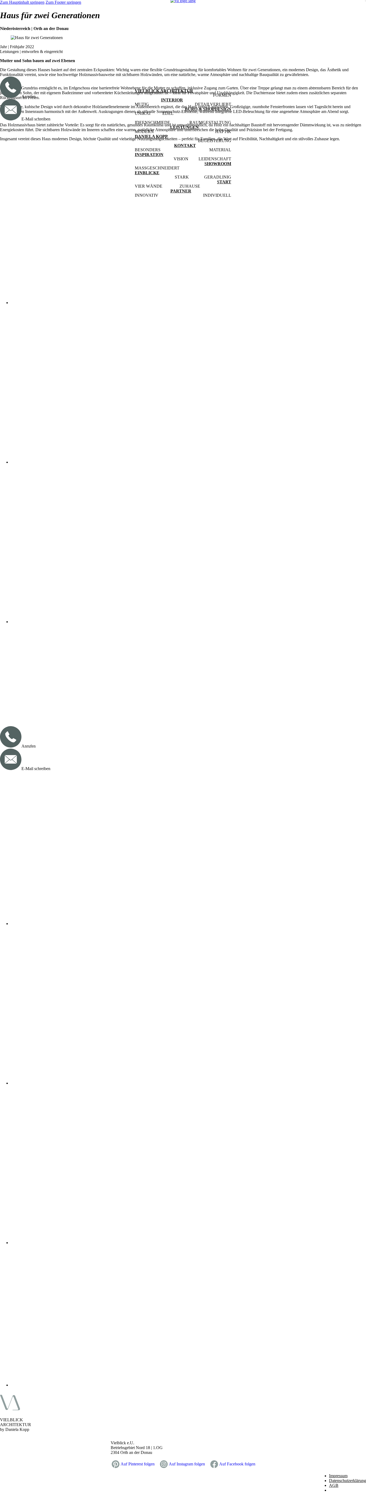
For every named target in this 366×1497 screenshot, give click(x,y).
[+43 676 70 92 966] (10, 746)
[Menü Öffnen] (365, 1)
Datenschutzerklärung (347, 1480)
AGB (333, 1485)
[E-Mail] (10, 768)
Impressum (338, 1475)
